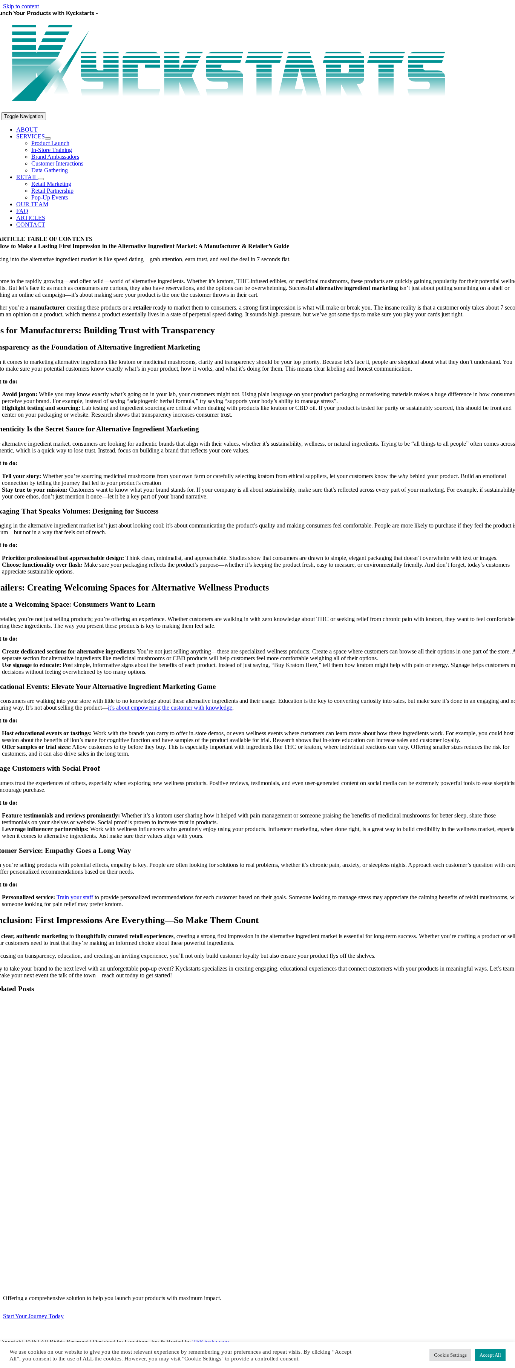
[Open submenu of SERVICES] (48, 138)
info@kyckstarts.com (45, 1329)
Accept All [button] (490, 1355)
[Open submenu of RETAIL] (41, 179)
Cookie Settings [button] (450, 1355)
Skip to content (21, 6)
